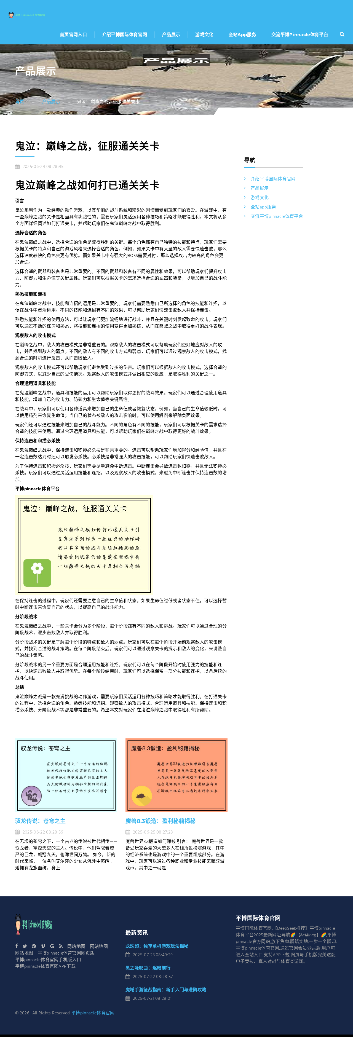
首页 (19, 102)
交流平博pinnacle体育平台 (299, 34)
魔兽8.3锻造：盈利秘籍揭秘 (160, 821)
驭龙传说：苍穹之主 (40, 821)
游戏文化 (204, 34)
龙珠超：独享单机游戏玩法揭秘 (156, 946)
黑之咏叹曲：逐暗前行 (147, 968)
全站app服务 (242, 34)
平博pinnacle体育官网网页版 (66, 953)
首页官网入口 (73, 34)
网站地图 (76, 946)
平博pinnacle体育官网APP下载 (45, 966)
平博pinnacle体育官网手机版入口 (48, 960)
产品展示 (171, 34)
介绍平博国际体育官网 (124, 34)
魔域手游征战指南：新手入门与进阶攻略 (166, 989)
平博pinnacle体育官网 (92, 1013)
